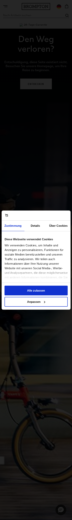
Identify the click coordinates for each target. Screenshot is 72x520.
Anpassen (34, 301)
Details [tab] (35, 225)
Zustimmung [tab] (13, 225)
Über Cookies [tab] (58, 225)
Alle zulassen (36, 290)
